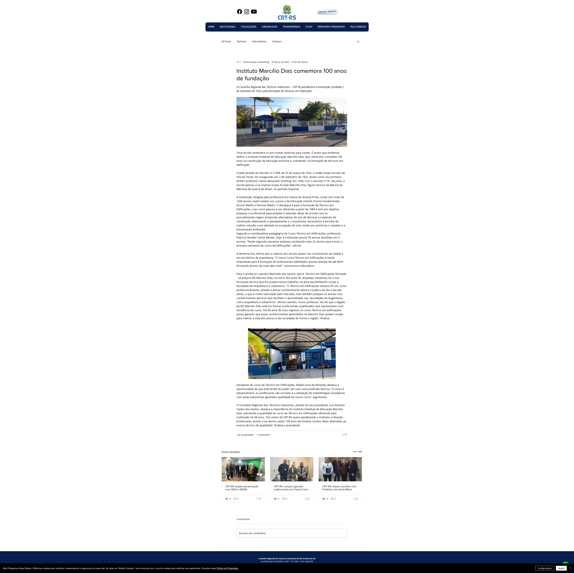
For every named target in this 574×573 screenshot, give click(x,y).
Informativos (259, 41)
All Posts (226, 41)
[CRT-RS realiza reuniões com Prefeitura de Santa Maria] (340, 469)
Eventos (277, 41)
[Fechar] (570, 568)
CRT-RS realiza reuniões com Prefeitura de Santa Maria (339, 488)
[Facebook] (239, 11)
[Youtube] (254, 11)
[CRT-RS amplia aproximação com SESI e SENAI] (243, 469)
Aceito (561, 568)
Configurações (545, 568)
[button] (227, 26)
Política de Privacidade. (228, 568)
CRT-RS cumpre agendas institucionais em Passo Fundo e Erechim (291, 488)
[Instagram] (246, 11)
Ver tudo (358, 451)
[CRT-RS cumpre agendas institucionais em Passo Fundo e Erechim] (291, 469)
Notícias (241, 41)
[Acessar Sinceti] (327, 11)
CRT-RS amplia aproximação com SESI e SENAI (241, 488)
